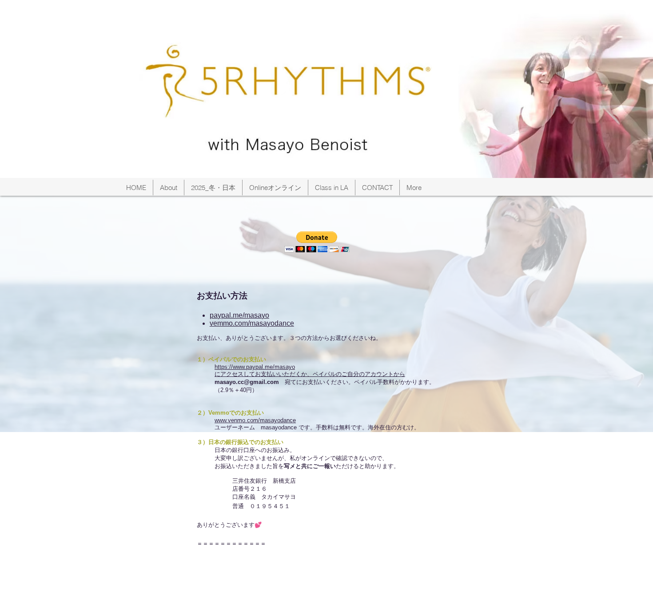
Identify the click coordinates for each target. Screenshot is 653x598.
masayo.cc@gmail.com (247, 382)
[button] (317, 241)
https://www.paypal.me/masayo (255, 367)
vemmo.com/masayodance (252, 323)
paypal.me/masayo (239, 315)
